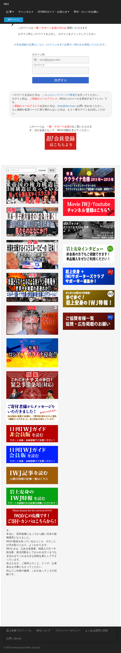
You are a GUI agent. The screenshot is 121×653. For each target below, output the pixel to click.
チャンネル (25, 11)
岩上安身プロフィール (19, 630)
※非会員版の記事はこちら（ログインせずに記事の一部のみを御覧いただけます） (60, 44)
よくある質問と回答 (96, 630)
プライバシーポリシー (68, 630)
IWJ (6, 4)
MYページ (13, 19)
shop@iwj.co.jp (66, 106)
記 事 (9, 11)
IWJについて (43, 630)
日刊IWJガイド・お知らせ (53, 11)
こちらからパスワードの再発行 (60, 95)
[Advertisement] (32, 601)
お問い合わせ (13, 638)
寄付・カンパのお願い (86, 11)
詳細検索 (42, 170)
